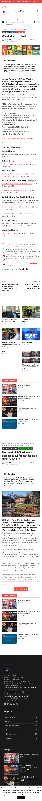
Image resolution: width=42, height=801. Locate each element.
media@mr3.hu (32, 688)
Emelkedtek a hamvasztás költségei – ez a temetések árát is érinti (28, 778)
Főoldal (4, 29)
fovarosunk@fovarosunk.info (19, 696)
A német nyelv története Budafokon (13, 164)
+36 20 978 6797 (21, 698)
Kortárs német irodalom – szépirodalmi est (15, 207)
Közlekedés (9, 20)
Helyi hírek (14, 448)
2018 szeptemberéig (7, 352)
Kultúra (22, 22)
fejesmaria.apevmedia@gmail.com (18, 692)
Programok (11, 29)
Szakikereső (9, 24)
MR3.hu (14, 700)
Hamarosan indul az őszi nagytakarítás (28, 320)
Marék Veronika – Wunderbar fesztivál (14, 190)
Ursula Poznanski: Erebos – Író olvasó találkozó (17, 184)
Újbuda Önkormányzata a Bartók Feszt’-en (27, 385)
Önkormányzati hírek (12, 22)
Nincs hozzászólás (20, 39)
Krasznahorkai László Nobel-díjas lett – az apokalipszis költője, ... (10, 321)
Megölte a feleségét (27, 342)
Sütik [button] (36, 795)
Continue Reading (21, 589)
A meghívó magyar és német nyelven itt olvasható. (18, 138)
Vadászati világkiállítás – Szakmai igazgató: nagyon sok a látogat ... (11, 344)
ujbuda (11, 39)
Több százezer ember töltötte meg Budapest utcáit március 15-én (30, 366)
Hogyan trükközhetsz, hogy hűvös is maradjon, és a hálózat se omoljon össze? (28, 767)
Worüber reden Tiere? (9, 233)
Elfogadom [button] (21, 797)
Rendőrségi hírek (19, 20)
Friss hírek (6, 32)
